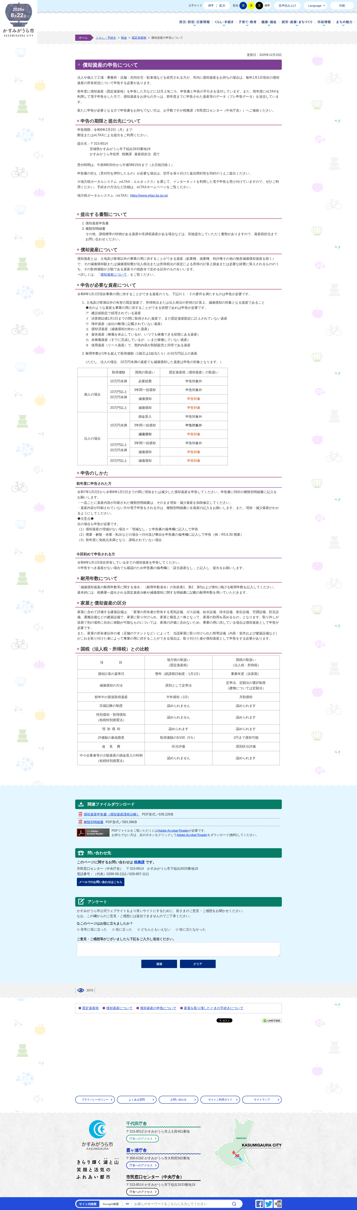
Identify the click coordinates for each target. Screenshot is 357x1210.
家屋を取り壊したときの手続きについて (213, 1008)
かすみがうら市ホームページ (18, 23)
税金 (124, 37)
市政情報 (324, 23)
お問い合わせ (178, 1099)
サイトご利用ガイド (220, 1099)
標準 (211, 5)
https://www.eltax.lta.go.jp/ (149, 195)
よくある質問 (137, 1099)
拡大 (222, 5)
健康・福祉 (269, 23)
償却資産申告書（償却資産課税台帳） (112, 814)
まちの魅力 (344, 23)
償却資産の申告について (158, 1008)
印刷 (342, 5)
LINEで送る (272, 1020)
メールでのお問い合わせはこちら (100, 882)
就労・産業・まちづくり (297, 23)
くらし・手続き (224, 23)
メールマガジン (281, 1202)
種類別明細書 (94, 822)
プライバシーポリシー (95, 1099)
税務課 (139, 862)
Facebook (263, 1202)
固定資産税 (139, 37)
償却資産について (113, 274)
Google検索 (111, 1204)
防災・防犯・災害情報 (194, 23)
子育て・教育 (247, 23)
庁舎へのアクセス (141, 1138)
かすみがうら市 (97, 1150)
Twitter (272, 1202)
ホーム (83, 37)
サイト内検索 (87, 1204)
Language (314, 5)
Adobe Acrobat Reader (173, 830)
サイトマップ (262, 1099)
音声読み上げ (287, 5)
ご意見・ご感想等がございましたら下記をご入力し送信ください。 (126, 939)
